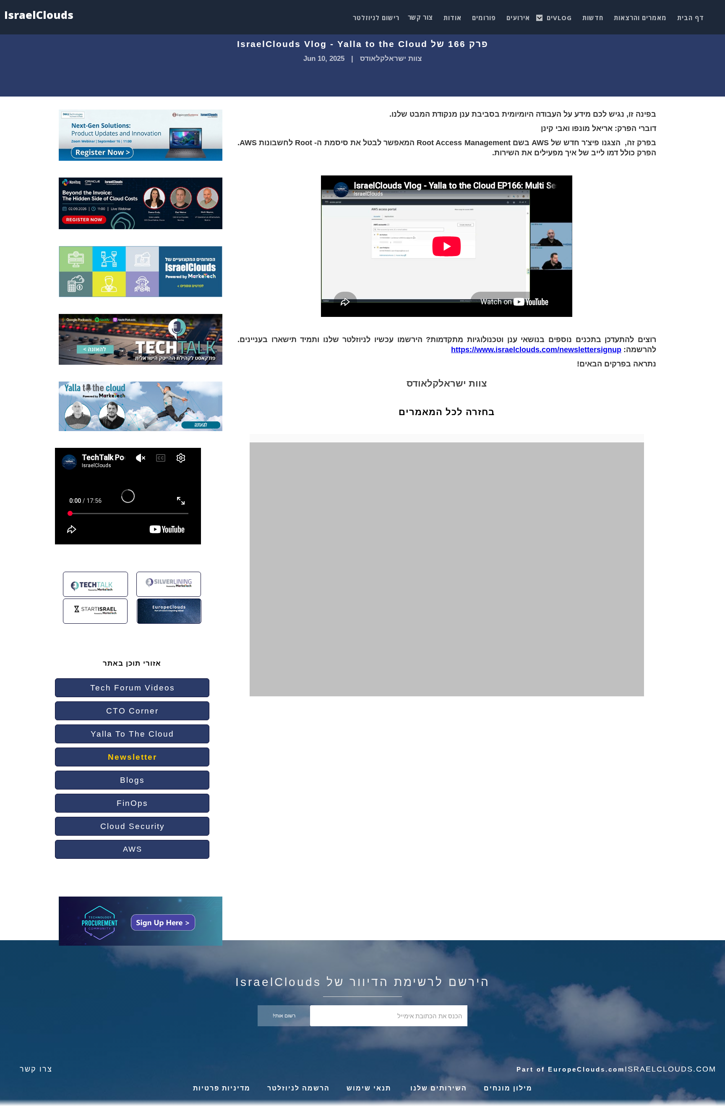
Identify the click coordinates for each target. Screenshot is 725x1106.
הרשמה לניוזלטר (298, 1088)
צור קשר (420, 17)
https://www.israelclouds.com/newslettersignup (536, 349)
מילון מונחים (508, 1088)
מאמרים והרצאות (640, 17)
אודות (452, 17)
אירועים (518, 17)
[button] (559, 15)
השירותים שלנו (437, 1088)
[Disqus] (453, 581)
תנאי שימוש (369, 1088)
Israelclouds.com (670, 1069)
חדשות (592, 17)
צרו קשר (36, 1069)
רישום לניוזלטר (376, 17)
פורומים (484, 17)
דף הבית (690, 17)
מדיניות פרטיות (221, 1088)
